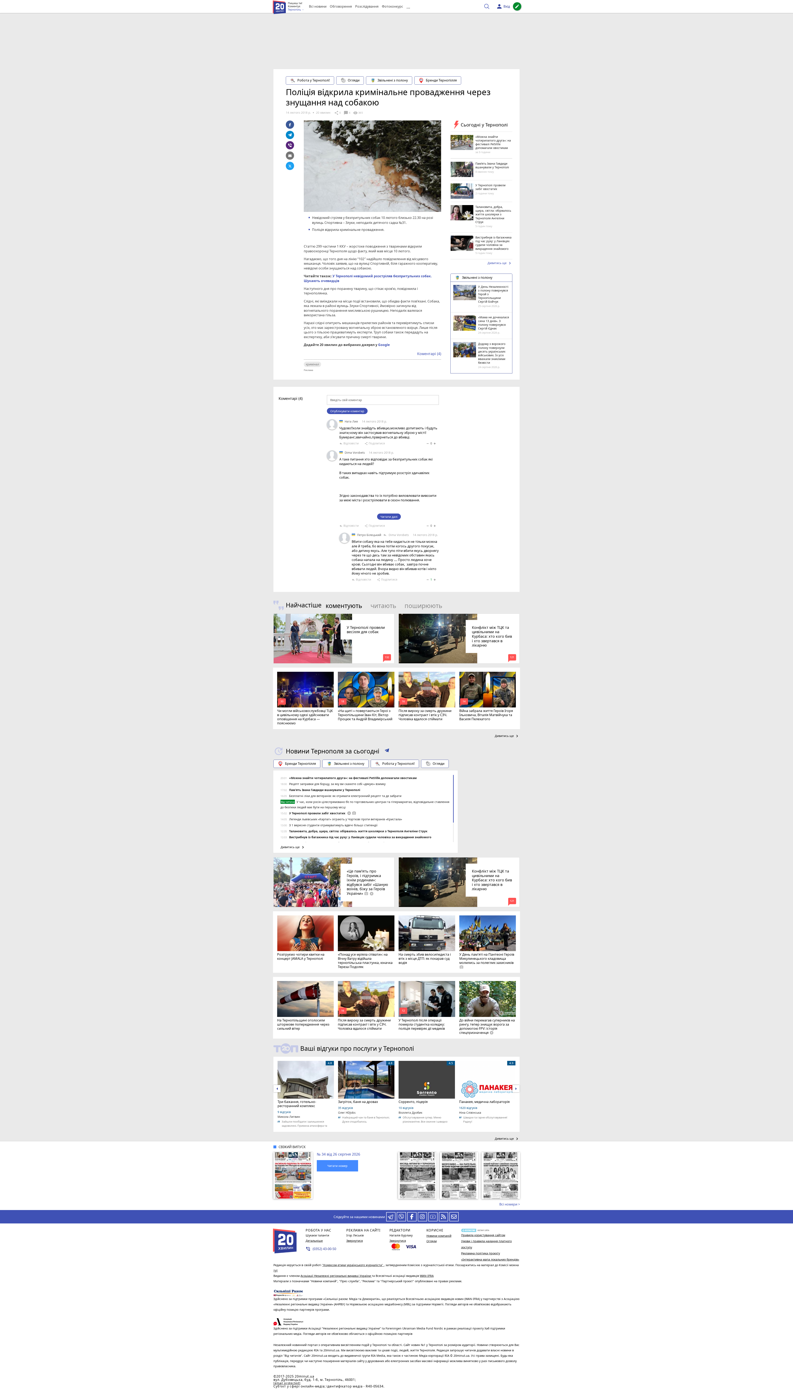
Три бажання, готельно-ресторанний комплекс (297, 1104)
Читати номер (337, 1166)
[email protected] (286, 1383)
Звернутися (354, 1241)
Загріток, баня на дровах (358, 1102)
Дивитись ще (500, 263)
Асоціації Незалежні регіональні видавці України (336, 1276)
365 (358, 113)
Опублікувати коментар (347, 411)
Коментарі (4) (429, 353)
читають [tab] (383, 605)
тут (275, 1270)
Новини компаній (438, 1236)
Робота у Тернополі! (313, 80)
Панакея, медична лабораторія (484, 1102)
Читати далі (389, 517)
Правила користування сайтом (483, 1235)
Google (384, 344)
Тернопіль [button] (295, 9)
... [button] (408, 6)
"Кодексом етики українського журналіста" (353, 1265)
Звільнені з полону (393, 80)
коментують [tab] (344, 605)
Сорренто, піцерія (413, 1102)
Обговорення (341, 6)
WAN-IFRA (427, 1276)
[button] (386, 751)
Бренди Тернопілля (441, 80)
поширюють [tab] (423, 605)
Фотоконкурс (392, 6)
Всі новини (317, 6)
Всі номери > (509, 1204)
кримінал (312, 364)
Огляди (354, 80)
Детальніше (314, 1241)
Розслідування (367, 6)
